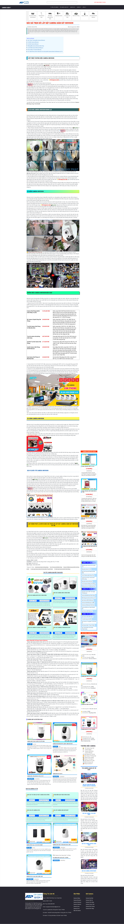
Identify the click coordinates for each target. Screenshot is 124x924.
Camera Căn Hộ (89, 900)
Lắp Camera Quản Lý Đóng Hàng (41, 567)
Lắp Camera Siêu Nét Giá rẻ (87, 616)
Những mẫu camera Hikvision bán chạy (36, 45)
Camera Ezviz (77, 908)
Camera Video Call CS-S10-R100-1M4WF (34, 844)
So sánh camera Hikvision (33, 44)
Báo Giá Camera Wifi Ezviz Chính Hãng (37, 595)
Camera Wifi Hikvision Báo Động (88, 595)
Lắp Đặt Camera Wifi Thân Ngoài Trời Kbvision (88, 592)
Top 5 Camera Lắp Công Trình (88, 575)
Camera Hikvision (77, 902)
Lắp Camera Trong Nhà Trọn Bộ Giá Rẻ (89, 622)
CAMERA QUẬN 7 (6, 7)
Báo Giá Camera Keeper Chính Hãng (89, 844)
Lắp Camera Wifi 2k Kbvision (87, 600)
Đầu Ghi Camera (77, 910)
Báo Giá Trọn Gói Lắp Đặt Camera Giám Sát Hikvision (89, 785)
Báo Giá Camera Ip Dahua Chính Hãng (37, 627)
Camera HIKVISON (89, 751)
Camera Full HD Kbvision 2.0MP (88, 602)
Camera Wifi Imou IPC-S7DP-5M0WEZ (89, 676)
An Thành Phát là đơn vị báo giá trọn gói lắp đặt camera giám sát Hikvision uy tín (45, 51)
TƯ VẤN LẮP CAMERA (54, 7)
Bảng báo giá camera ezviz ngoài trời (88, 566)
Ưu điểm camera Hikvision (33, 42)
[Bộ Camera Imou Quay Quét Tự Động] (62, 855)
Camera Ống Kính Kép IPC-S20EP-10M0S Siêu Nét (63, 743)
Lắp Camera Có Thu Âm (89, 754)
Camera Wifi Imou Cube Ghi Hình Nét (88, 608)
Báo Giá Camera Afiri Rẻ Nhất (89, 871)
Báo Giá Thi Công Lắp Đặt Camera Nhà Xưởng (38, 794)
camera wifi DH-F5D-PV (57, 773)
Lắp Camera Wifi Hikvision (87, 611)
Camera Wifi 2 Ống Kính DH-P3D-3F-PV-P (35, 776)
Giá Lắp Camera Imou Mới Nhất (61, 810)
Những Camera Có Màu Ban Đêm (88, 586)
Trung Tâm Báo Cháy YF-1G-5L (88, 466)
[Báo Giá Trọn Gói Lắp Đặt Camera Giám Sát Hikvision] (53, 275)
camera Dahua (88, 749)
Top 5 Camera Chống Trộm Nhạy (88, 583)
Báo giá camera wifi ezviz (87, 581)
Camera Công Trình (90, 904)
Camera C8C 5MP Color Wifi (87, 704)
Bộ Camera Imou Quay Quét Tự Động (60, 857)
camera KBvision (88, 752)
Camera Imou (77, 906)
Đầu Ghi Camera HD (88, 762)
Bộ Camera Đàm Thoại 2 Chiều (88, 625)
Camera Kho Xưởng (90, 906)
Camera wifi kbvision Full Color (88, 605)
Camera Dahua (77, 898)
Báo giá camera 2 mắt (86, 569)
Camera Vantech (77, 904)
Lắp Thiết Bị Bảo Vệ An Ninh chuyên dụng (87, 628)
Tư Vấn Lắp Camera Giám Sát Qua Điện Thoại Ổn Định (42, 569)
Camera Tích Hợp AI (88, 759)
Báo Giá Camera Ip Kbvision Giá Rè (62, 627)
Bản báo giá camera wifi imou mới (89, 597)
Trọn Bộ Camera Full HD (86, 619)
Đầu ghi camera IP (87, 763)
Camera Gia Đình (89, 898)
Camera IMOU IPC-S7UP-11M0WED (88, 729)
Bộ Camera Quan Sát (89, 748)
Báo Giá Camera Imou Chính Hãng (62, 592)
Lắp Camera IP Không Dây (89, 755)
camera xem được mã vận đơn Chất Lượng (88, 578)
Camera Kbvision (77, 900)
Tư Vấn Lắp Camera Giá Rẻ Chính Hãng (62, 569)
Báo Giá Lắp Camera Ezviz (33, 810)
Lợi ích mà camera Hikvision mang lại (35, 47)
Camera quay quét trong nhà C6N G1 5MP (62, 844)
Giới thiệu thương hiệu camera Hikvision (36, 40)
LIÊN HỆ (84, 7)
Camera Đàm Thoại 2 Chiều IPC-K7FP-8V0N (35, 741)
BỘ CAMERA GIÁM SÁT (64, 7)
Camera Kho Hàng (90, 908)
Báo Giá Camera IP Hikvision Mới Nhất (88, 572)
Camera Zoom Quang (88, 757)
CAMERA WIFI (72, 7)
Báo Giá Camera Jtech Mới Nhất (89, 814)
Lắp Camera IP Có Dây (88, 760)
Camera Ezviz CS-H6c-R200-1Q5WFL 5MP (34, 876)
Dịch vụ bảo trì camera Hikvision (34, 49)
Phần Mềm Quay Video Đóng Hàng (62, 794)
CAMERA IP (79, 7)
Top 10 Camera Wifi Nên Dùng (56, 567)
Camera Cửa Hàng (90, 902)
